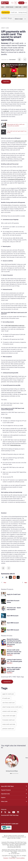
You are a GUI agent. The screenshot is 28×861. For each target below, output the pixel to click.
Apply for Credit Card (13, 594)
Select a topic (19, 19)
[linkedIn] (9, 812)
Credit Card (14, 12)
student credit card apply (9, 711)
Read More (9, 646)
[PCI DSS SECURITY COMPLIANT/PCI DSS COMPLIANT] (6, 827)
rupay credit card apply (8, 715)
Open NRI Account (12, 615)
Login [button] (22, 2)
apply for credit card (8, 694)
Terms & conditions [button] (20, 858)
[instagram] (18, 812)
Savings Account (22, 12)
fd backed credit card (8, 720)
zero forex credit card (8, 702)
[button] (11, 773)
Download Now (7, 681)
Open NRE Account (13, 623)
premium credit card (8, 728)
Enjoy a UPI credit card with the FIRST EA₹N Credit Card (14, 669)
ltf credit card (6, 698)
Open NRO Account (13, 630)
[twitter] (5, 812)
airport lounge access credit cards (12, 707)
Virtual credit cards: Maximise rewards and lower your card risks (14, 651)
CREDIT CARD (18, 7)
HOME (2, 7)
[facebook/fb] (1, 812)
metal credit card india (8, 724)
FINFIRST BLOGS (9, 7)
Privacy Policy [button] (12, 858)
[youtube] (13, 812)
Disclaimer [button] (5, 858)
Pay (16, 2)
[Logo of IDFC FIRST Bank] (5, 2)
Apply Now (6, 81)
